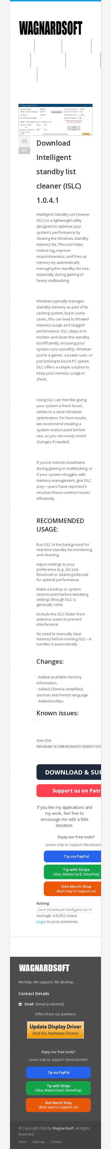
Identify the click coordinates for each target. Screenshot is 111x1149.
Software (48, 45)
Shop (20, 59)
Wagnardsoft (63, 1128)
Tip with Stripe (76, 872)
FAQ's (22, 1142)
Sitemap (38, 1142)
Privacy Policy (83, 59)
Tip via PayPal (76, 856)
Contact (56, 1142)
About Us (23, 73)
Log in (41, 921)
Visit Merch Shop (76, 889)
